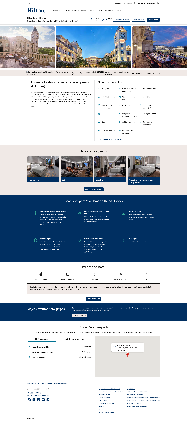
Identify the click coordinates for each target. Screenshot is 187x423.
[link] (97, 72)
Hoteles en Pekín (47, 383)
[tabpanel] (93, 289)
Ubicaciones (30, 383)
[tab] (41, 277)
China (38, 383)
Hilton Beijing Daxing (60, 383)
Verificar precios (154, 19)
